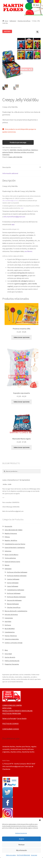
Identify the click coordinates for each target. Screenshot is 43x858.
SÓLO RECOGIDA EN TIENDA (13, 530)
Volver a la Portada (9, 718)
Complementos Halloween (15, 590)
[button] (40, 820)
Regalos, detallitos (11, 540)
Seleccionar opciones (21, 337)
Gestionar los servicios (21, 833)
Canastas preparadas (12, 639)
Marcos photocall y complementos (16, 611)
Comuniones (9, 618)
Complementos (10, 632)
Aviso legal (8, 654)
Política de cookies (11, 855)
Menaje (7, 565)
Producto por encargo (18, 142)
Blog (6, 650)
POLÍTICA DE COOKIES (10, 724)
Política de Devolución (12, 661)
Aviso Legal (34, 855)
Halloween (13, 21)
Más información (21, 850)
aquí (22, 208)
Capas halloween (12, 586)
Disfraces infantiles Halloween (17, 572)
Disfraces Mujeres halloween (16, 597)
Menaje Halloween (13, 604)
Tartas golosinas (10, 558)
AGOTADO (13, 150)
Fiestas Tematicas (11, 636)
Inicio (6, 21)
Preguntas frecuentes (12, 664)
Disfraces (8, 625)
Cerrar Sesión (22, 718)
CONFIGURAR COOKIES (10, 729)
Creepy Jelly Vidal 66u (15, 157)
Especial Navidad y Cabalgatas (15, 547)
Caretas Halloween (13, 579)
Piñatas (7, 537)
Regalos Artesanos (11, 533)
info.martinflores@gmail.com (10, 200)
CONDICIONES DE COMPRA (12, 705)
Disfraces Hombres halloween (17, 576)
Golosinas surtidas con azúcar (24, 152)
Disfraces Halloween (13, 593)
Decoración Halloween (14, 600)
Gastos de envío (10, 657)
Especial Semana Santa (12, 562)
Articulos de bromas (11, 614)
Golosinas (8, 551)
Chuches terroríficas (24, 21)
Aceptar (21, 839)
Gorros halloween (12, 583)
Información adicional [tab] (10, 173)
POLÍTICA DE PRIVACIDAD (23, 855)
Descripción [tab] (6, 167)
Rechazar (21, 845)
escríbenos (28, 251)
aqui (12, 224)
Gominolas (5, 155)
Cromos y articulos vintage (13, 643)
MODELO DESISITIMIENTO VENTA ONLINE (17, 711)
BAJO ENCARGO (10, 629)
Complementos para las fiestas (15, 544)
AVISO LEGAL (7, 708)
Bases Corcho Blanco (11, 555)
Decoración (8, 526)
